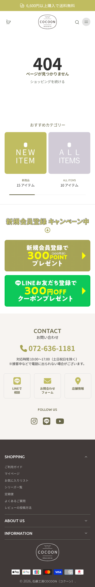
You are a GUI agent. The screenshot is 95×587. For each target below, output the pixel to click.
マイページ (12, 474)
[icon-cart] (10, 21)
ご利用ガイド (14, 467)
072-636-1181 (51, 348)
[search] (77, 21)
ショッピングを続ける (47, 81)
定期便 (9, 494)
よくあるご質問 (15, 501)
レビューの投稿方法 (18, 508)
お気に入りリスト (17, 480)
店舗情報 (78, 388)
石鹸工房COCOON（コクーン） (53, 581)
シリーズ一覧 (13, 487)
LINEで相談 (17, 390)
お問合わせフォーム (47, 390)
